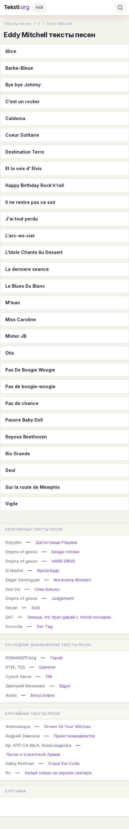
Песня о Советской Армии (33, 754)
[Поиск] (120, 8)
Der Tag (45, 626)
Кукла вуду (48, 570)
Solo (36, 607)
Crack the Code (64, 763)
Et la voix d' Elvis (23, 168)
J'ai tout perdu (21, 218)
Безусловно (43, 695)
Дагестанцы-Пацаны (56, 542)
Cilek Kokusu (46, 589)
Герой (56, 657)
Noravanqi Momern (72, 579)
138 (48, 676)
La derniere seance (27, 269)
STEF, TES (15, 667)
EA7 (9, 616)
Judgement (63, 598)
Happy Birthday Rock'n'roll (34, 185)
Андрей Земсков (23, 735)
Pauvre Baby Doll (24, 419)
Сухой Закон (18, 676)
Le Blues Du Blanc (25, 286)
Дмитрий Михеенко (25, 685)
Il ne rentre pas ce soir (30, 202)
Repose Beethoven (26, 436)
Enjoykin (14, 542)
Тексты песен (17, 23)
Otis (9, 353)
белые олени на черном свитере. (58, 772)
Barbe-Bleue (19, 68)
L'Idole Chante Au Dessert (34, 252)
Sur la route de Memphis (32, 487)
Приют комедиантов (74, 735)
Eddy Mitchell (59, 23)
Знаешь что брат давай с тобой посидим (69, 616)
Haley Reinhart (20, 763)
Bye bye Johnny (23, 84)
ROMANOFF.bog (21, 657)
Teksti (16, 7)
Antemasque (18, 726)
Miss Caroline (20, 319)
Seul (10, 470)
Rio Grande (17, 453)
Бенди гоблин (65, 551)
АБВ (39, 7)
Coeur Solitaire (22, 135)
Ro (8, 772)
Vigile (11, 503)
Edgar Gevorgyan (23, 579)
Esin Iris (13, 589)
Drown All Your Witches (67, 726)
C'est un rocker (22, 101)
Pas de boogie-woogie (30, 386)
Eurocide (14, 626)
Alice (10, 51)
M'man (12, 302)
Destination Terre (24, 151)
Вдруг (65, 685)
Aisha (11, 695)
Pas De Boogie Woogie (30, 369)
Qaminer (47, 667)
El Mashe (14, 570)
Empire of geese (22, 551)
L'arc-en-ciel (19, 235)
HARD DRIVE (63, 561)
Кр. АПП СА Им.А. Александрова (38, 745)
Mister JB (15, 336)
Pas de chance (22, 403)
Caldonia (15, 118)
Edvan (12, 607)
